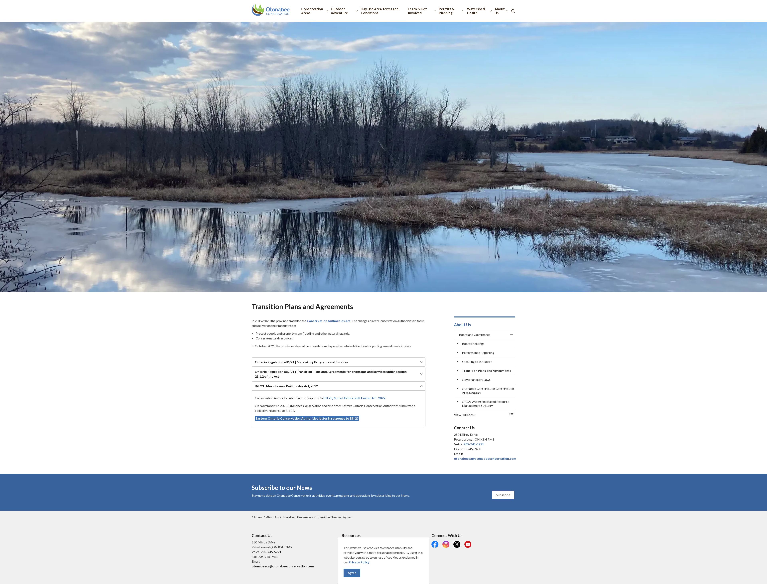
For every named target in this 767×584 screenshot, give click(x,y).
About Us (500, 11)
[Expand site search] (513, 11)
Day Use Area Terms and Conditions (379, 11)
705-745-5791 (474, 444)
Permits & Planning (446, 11)
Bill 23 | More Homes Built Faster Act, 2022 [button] (286, 386)
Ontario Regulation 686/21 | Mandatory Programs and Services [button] (301, 362)
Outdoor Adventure (339, 11)
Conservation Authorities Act (328, 321)
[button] (481, 414)
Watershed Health (476, 11)
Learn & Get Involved (417, 11)
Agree (352, 573)
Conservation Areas (312, 11)
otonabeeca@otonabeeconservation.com (485, 458)
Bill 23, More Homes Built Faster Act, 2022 (354, 398)
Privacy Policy (359, 562)
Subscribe (503, 495)
